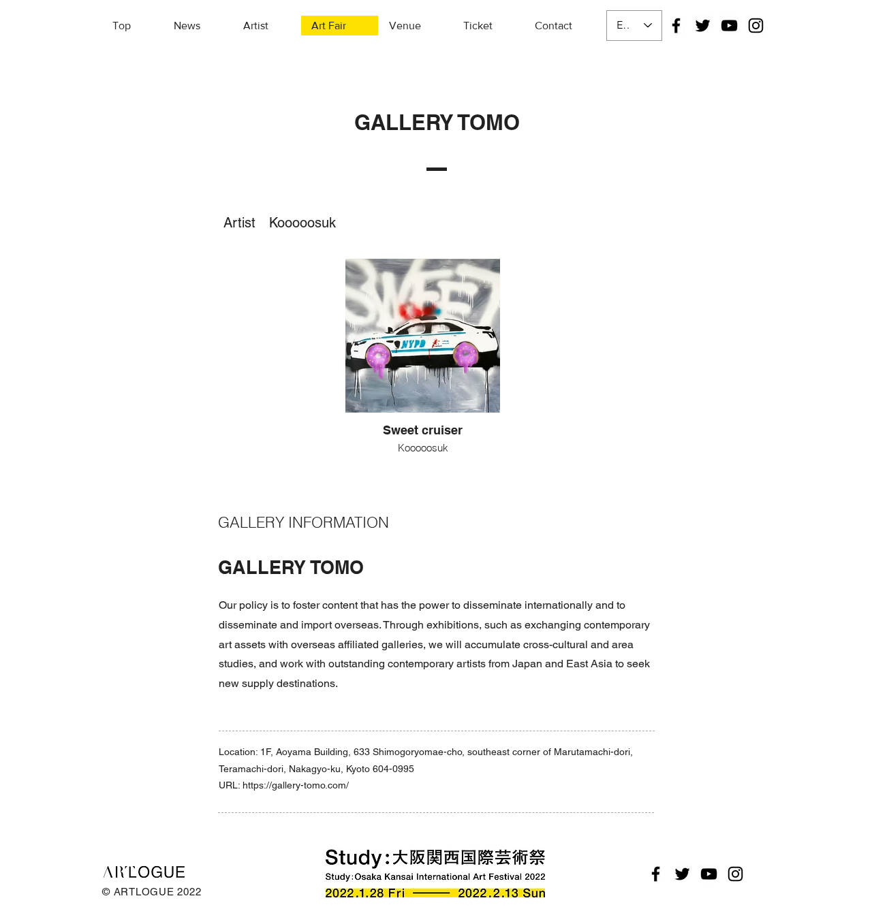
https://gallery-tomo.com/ (296, 785)
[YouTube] (729, 25)
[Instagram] (756, 25)
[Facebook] (676, 25)
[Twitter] (703, 25)
